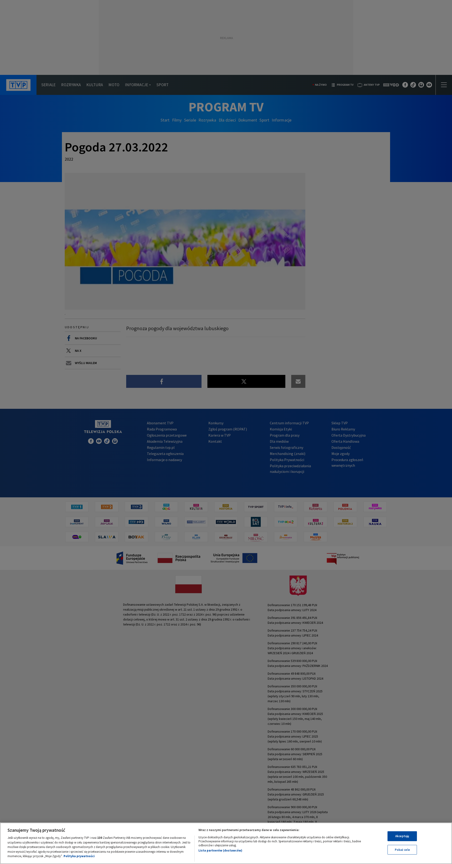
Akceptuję (402, 836)
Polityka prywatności (79, 856)
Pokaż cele (402, 850)
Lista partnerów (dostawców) (220, 850)
